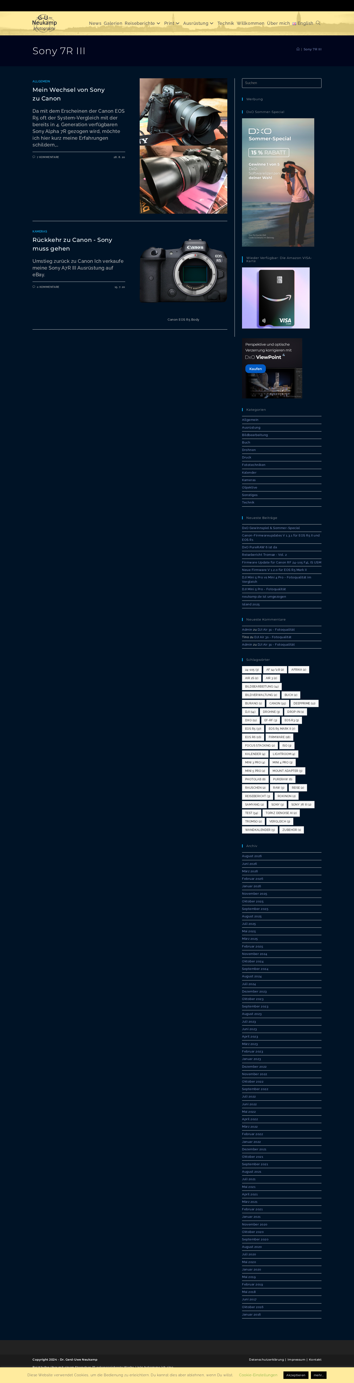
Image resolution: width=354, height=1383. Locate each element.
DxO (251, 720)
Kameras (40, 231)
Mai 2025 (249, 931)
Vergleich (279, 821)
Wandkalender (260, 830)
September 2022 (255, 1089)
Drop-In (295, 712)
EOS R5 (253, 728)
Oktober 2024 (252, 961)
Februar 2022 (252, 1134)
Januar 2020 (251, 1269)
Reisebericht (257, 796)
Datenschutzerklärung (266, 1359)
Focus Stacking (260, 745)
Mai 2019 (249, 1277)
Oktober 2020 (253, 1232)
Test (251, 813)
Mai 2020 (249, 1262)
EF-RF (270, 720)
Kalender (249, 472)
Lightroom (284, 754)
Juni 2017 (249, 1299)
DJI (250, 712)
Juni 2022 (249, 1104)
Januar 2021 (251, 1216)
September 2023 (255, 1006)
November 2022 (254, 1074)
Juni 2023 (249, 1029)
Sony (277, 804)
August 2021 (252, 1171)
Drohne (271, 712)
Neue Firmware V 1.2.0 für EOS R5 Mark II (274, 570)
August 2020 (252, 1247)
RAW (278, 787)
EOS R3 (292, 720)
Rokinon (286, 796)
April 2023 (250, 1036)
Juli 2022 (249, 1096)
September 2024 (255, 969)
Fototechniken (254, 465)
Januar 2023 (251, 1059)
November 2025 (254, 893)
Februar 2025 (252, 946)
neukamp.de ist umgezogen (264, 596)
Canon (277, 703)
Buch (246, 442)
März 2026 (250, 871)
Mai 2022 (249, 1111)
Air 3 (271, 678)
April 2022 (250, 1119)
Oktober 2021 (252, 1156)
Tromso (253, 821)
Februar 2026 (252, 878)
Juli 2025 (249, 924)
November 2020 (255, 1224)
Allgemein (41, 81)
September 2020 (255, 1239)
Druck (246, 457)
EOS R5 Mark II (282, 728)
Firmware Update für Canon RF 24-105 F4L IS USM (281, 562)
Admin (247, 629)
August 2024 (252, 976)
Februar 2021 (252, 1209)
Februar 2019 (252, 1284)
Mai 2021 (249, 1187)
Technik (248, 502)
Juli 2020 (249, 1254)
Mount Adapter (287, 771)
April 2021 (250, 1194)
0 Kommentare (48, 287)
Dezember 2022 (254, 1066)
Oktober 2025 (252, 901)
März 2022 (250, 1126)
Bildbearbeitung (255, 435)
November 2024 (254, 954)
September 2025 (255, 909)
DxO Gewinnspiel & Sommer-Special (271, 528)
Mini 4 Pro (283, 762)
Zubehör (291, 830)
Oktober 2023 (252, 999)
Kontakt (315, 1359)
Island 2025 (251, 604)
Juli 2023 (249, 1021)
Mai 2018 (249, 1292)
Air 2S (251, 678)
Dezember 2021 (254, 1149)
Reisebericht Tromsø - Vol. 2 (264, 554)
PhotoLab (255, 779)
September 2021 (255, 1164)
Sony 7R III (313, 49)
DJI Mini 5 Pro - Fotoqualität (264, 589)
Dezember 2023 (254, 991)
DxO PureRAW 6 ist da (259, 547)
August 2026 (252, 856)
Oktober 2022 (252, 1081)
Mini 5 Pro (255, 771)
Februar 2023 (252, 1051)
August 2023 (252, 1014)
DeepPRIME (304, 703)
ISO (286, 745)
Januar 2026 (251, 886)
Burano (253, 703)
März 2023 (250, 1044)
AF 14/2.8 (275, 669)
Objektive (249, 487)
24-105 (252, 669)
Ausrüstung (251, 427)
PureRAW (282, 779)
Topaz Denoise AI (281, 813)
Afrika (298, 669)
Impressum (297, 1359)
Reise (298, 787)
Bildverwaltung (261, 695)
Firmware (279, 737)
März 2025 (250, 938)
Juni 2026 (249, 864)
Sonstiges (250, 495)
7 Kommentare (48, 157)
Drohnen (249, 450)
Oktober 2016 (252, 1307)
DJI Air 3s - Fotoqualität (276, 629)
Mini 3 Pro (255, 762)
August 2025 (252, 916)
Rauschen (255, 787)
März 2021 (250, 1202)
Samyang (254, 804)
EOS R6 (253, 737)
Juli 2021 (249, 1179)
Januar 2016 (251, 1314)
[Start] (298, 49)
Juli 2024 (249, 984)
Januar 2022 (251, 1142)
